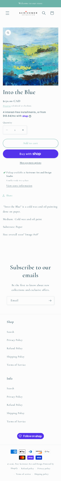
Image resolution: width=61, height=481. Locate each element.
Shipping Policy (16, 356)
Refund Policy (15, 348)
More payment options (30, 162)
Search (10, 331)
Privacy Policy (15, 340)
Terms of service (23, 474)
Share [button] (9, 195)
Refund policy (27, 468)
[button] (7, 13)
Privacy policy (43, 468)
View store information (19, 185)
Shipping (7, 106)
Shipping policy (41, 474)
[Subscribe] (50, 300)
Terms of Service (16, 364)
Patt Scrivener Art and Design (29, 464)
